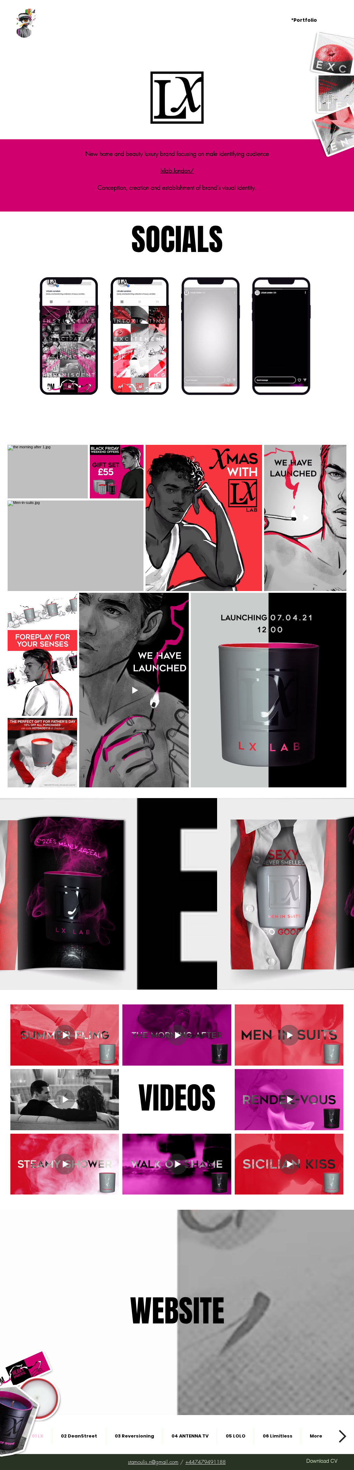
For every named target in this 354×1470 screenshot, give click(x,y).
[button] (310, 20)
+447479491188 (205, 1462)
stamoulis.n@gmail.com (153, 1462)
